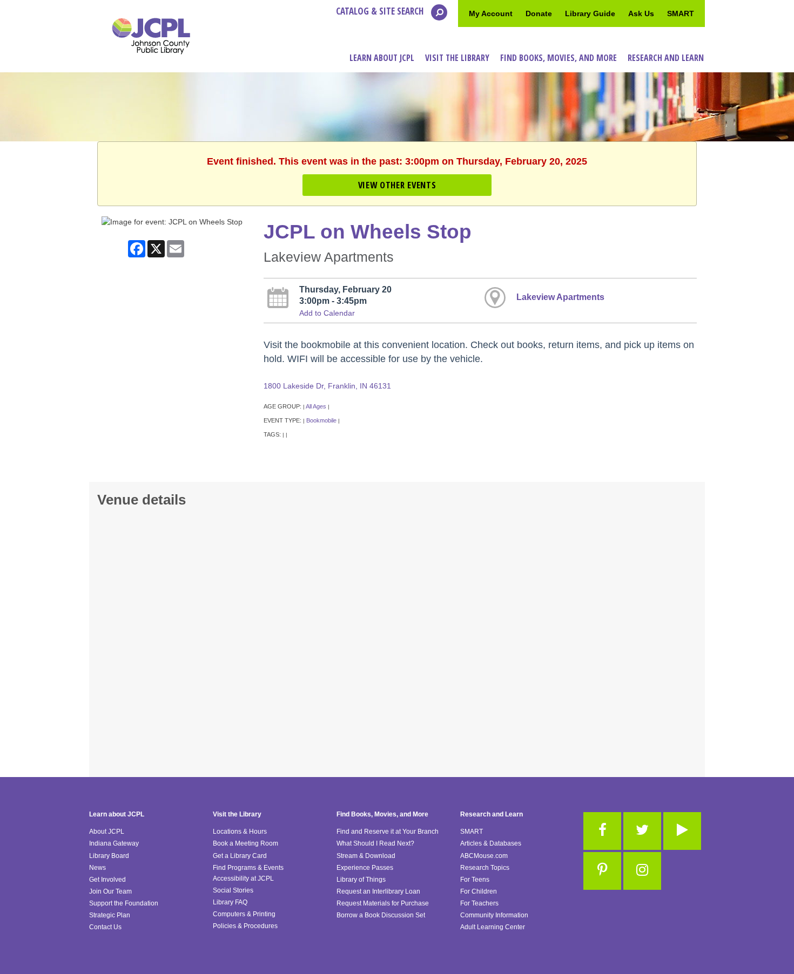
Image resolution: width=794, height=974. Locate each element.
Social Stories (233, 890)
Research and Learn (491, 814)
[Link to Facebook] (602, 831)
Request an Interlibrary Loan (378, 891)
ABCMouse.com (484, 856)
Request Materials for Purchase (383, 903)
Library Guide (590, 13)
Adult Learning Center (492, 927)
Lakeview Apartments (560, 297)
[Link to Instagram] (642, 871)
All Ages (316, 406)
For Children (478, 891)
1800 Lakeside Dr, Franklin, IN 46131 (327, 386)
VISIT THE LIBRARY (457, 58)
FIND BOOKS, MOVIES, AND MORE (558, 58)
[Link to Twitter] (642, 831)
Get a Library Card (240, 856)
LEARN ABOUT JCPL (381, 58)
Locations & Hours (240, 831)
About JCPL (106, 831)
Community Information (494, 915)
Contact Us (105, 927)
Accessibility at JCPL (243, 878)
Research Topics (484, 867)
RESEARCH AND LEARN (666, 58)
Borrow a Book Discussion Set (381, 915)
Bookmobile (321, 420)
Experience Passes (365, 867)
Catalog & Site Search (381, 11)
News (97, 867)
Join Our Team (110, 891)
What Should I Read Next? (375, 843)
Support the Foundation (123, 903)
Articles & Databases (490, 843)
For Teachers (479, 903)
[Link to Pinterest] (602, 871)
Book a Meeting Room (245, 843)
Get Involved (107, 879)
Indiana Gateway (114, 843)
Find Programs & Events (248, 867)
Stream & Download (366, 856)
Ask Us (641, 13)
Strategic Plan (109, 915)
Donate (539, 13)
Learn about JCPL (116, 814)
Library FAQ (230, 902)
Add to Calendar (327, 313)
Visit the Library (237, 814)
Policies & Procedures (245, 926)
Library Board (109, 856)
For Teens (474, 879)
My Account (491, 13)
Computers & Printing (244, 914)
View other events (397, 185)
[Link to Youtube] (682, 831)
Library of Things (361, 879)
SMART (680, 13)
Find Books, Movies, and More (382, 814)
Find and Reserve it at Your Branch (388, 831)
